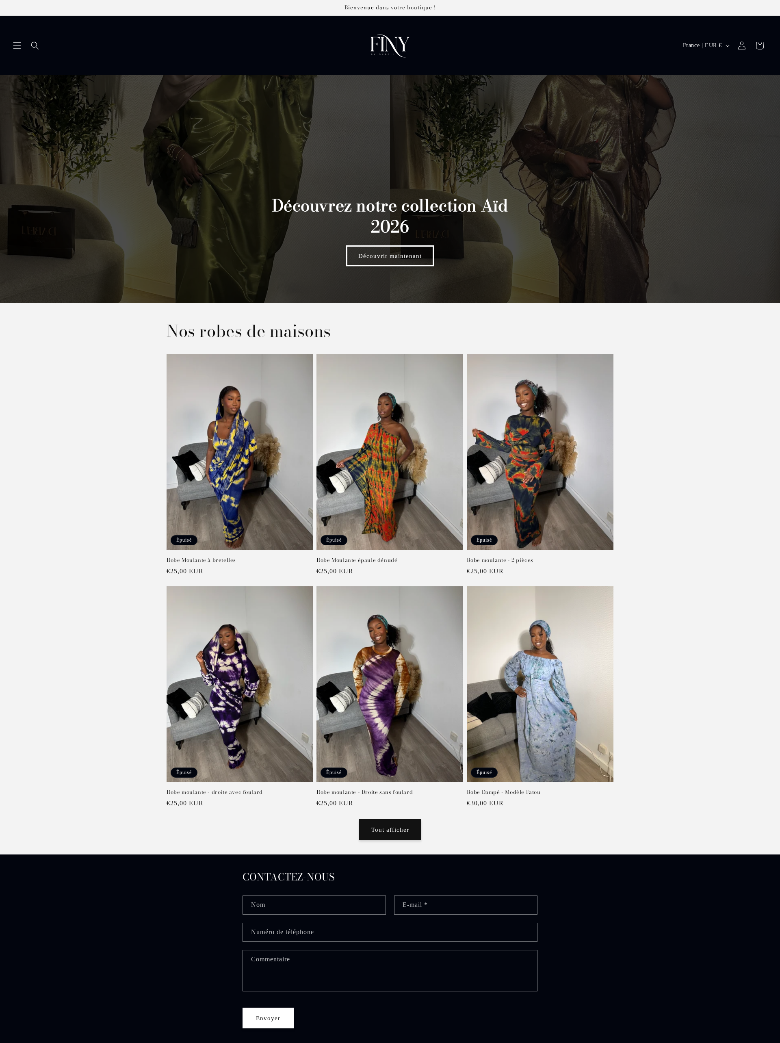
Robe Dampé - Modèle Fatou (504, 792)
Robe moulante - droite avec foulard (215, 792)
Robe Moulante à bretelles (201, 560)
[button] (17, 45)
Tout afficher (390, 829)
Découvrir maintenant (390, 256)
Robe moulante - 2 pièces (500, 560)
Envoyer (268, 1018)
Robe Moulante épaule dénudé (356, 560)
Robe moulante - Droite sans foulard (364, 792)
